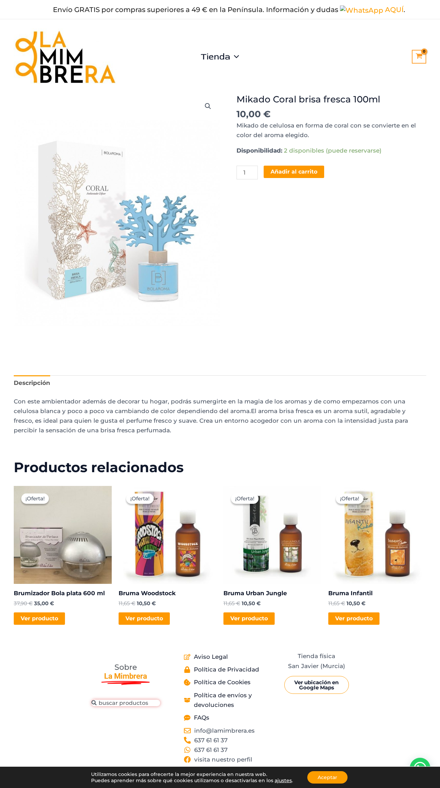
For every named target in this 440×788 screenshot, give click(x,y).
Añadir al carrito (294, 171)
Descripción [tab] (32, 382)
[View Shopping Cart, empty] (419, 57)
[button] (234, 56)
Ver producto (39, 618)
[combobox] (125, 703)
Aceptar (327, 777)
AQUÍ (393, 9)
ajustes (283, 780)
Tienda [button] (215, 56)
